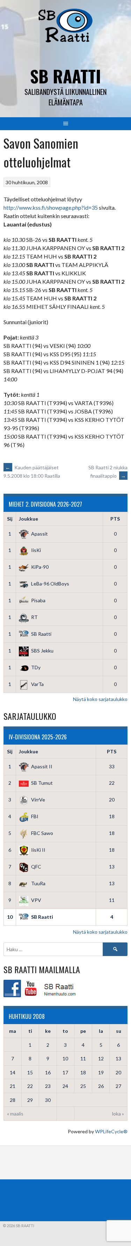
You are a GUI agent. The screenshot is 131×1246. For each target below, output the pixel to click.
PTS (115, 519)
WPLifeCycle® (111, 1131)
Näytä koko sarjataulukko (100, 699)
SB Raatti (65, 76)
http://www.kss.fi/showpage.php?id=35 (50, 207)
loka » (118, 1114)
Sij (10, 519)
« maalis (15, 1114)
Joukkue (28, 519)
